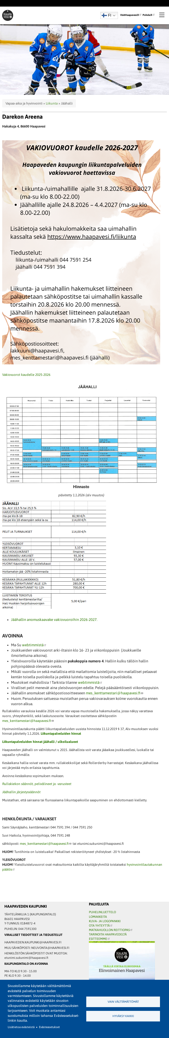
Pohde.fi (147, 14)
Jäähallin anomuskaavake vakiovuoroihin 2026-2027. (54, 619)
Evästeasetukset (49, 1027)
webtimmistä (33, 645)
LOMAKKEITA (98, 916)
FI (109, 15)
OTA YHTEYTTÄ (99, 925)
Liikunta (52, 103)
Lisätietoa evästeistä (21, 1027)
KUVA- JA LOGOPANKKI (105, 921)
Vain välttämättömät (123, 1001)
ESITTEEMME (98, 939)
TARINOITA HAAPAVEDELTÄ (108, 934)
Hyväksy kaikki (123, 1016)
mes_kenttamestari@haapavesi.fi (113, 693)
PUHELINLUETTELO (102, 912)
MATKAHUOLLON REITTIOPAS (109, 930)
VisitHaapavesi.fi (129, 14)
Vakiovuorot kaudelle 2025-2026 (26, 375)
